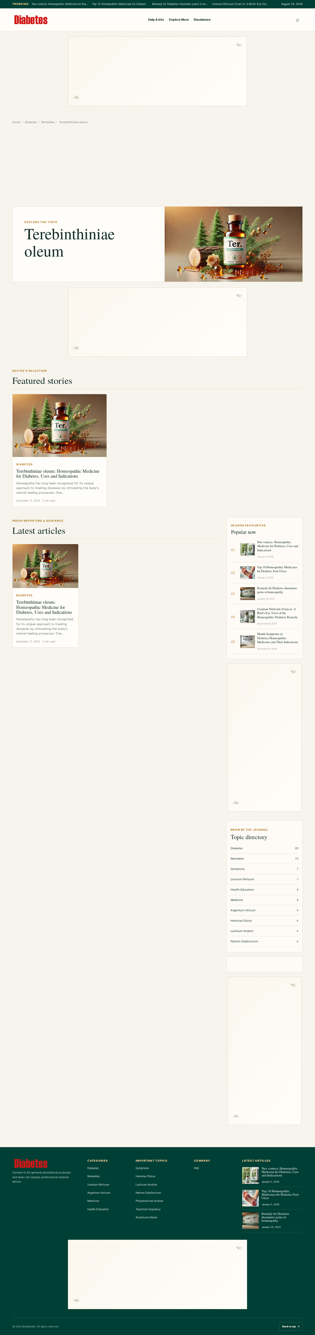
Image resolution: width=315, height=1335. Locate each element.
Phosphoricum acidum (149, 1201)
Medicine (93, 1201)
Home (16, 122)
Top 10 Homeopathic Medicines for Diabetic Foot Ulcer (120, 4)
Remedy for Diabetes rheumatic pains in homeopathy (180, 4)
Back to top (291, 1326)
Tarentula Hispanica (148, 1209)
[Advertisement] (157, 71)
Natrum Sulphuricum (148, 1192)
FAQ (196, 1168)
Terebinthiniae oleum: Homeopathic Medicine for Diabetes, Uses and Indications (57, 473)
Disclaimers (202, 19)
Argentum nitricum (98, 1192)
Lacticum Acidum (146, 1184)
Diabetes (31, 122)
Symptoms (142, 1168)
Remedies (48, 122)
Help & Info (156, 19)
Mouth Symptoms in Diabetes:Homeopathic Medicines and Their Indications (277, 638)
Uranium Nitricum (98, 1184)
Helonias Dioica (145, 1176)
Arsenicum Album (146, 1217)
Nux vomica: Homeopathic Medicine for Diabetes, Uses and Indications (60, 4)
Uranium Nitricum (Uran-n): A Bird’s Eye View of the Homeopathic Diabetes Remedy (240, 4)
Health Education (98, 1209)
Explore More (179, 19)
